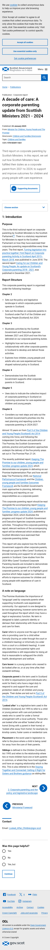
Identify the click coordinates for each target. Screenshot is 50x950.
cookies (13, 5)
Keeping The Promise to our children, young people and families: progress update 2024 (23, 462)
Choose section (11, 207)
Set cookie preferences (25, 58)
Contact (30, 907)
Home (4, 87)
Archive (20, 907)
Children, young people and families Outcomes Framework (22, 482)
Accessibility (7, 907)
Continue (8, 874)
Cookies (40, 907)
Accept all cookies (25, 42)
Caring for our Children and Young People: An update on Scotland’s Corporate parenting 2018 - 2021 (22, 266)
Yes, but (11, 864)
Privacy (44, 913)
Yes (9, 851)
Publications (15, 87)
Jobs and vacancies (29, 913)
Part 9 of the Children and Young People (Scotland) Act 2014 (24, 696)
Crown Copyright (9, 913)
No (9, 857)
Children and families (17, 139)
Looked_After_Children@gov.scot (25, 828)
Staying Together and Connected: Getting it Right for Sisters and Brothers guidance (23, 770)
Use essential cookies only (25, 51)
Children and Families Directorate (27, 136)
